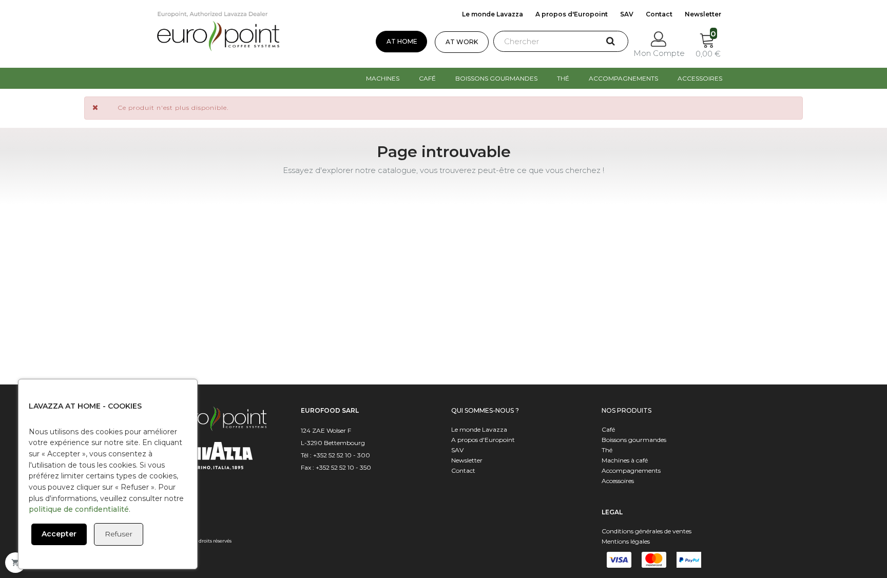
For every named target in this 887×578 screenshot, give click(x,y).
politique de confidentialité (79, 509)
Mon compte (659, 53)
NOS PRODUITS (626, 410)
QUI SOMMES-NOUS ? (485, 410)
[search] (606, 42)
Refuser (118, 533)
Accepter (59, 533)
